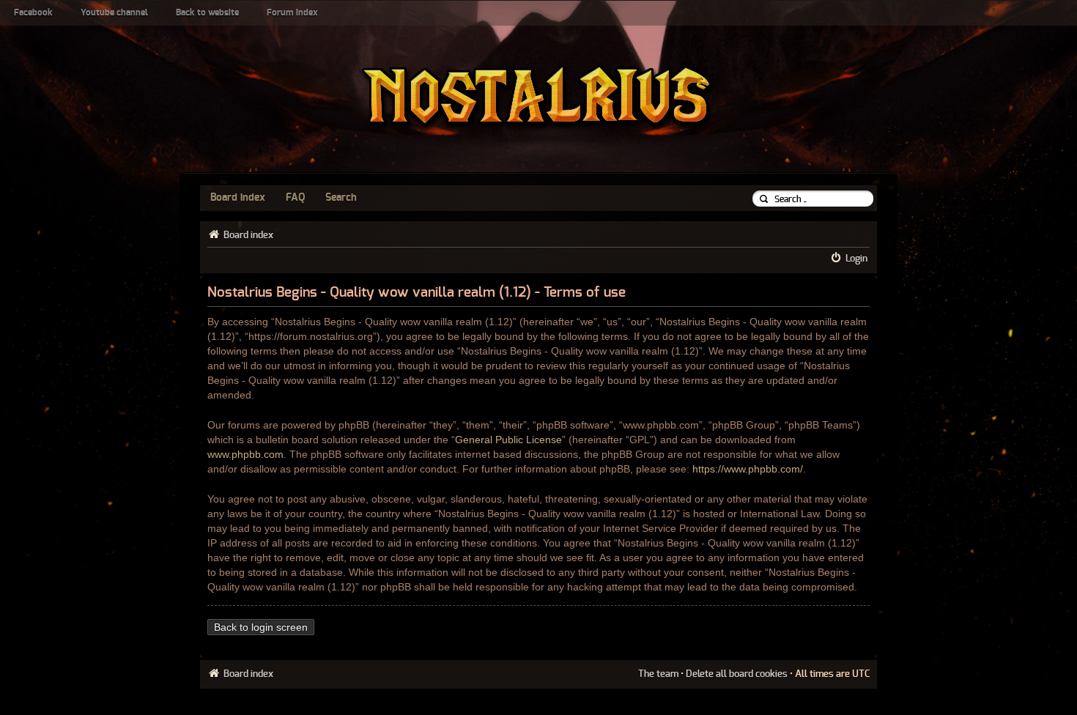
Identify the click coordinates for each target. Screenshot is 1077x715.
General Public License (508, 439)
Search (341, 198)
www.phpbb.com (245, 454)
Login (856, 258)
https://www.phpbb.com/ (747, 469)
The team (658, 674)
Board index (237, 198)
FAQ (295, 198)
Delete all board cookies (737, 674)
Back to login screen (261, 627)
